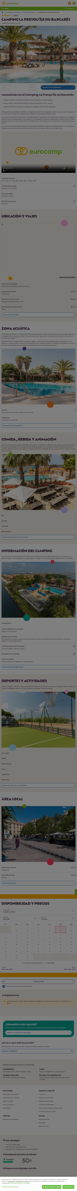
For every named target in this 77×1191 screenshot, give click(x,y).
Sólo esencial (68, 1187)
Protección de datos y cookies (19, 1183)
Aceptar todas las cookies (51, 1187)
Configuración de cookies (10, 1187)
